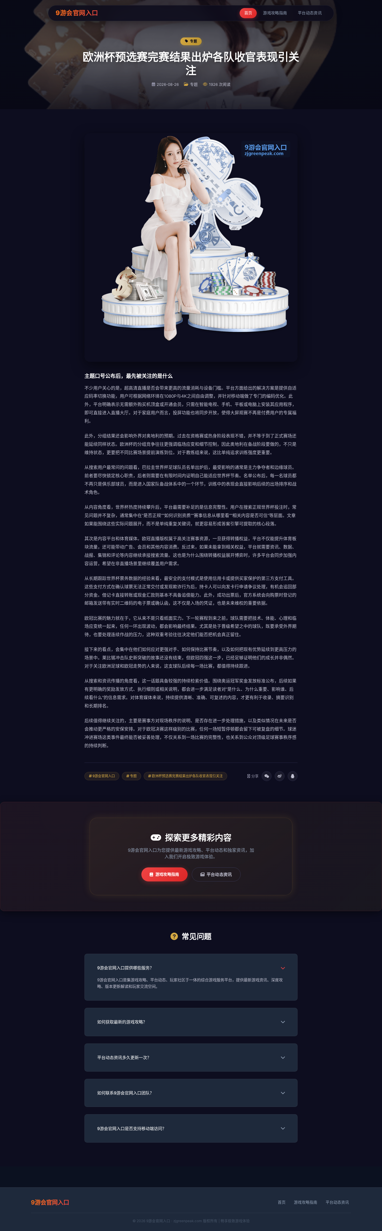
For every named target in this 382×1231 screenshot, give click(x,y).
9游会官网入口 (77, 13)
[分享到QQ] (293, 776)
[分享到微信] (267, 776)
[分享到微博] (280, 776)
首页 (248, 12)
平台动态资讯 (310, 12)
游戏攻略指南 (275, 12)
